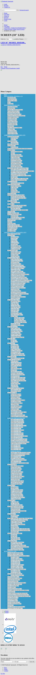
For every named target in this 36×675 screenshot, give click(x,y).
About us (6, 16)
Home (5, 13)
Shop (5, 667)
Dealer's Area (7, 19)
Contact (6, 670)
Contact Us (7, 7)
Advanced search (24, 10)
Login (5, 4)
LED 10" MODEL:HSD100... (13, 43)
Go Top (3, 673)
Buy (2, 67)
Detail (5, 67)
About (5, 669)
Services (6, 17)
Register (6, 5)
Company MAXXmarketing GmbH (10, 68)
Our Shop (6, 14)
